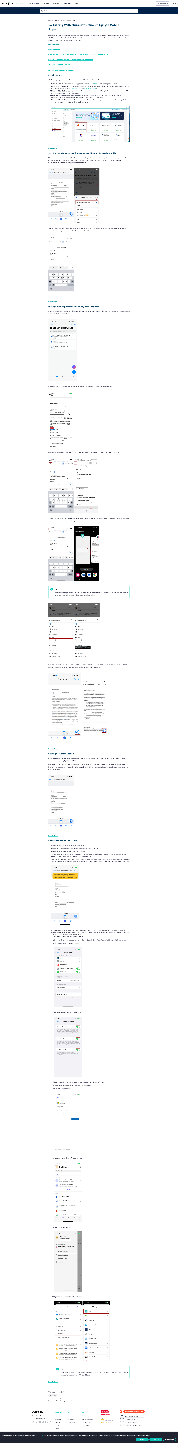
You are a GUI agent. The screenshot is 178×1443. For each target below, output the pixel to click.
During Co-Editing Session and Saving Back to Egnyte (70, 60)
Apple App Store (76, 88)
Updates (33, 3)
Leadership (58, 1419)
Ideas (76, 3)
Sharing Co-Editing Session (60, 65)
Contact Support (162, 3)
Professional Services (88, 1416)
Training (46, 3)
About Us (58, 1416)
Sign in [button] (174, 3)
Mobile (57, 20)
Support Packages (87, 1419)
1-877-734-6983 (38, 1416)
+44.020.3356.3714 (40, 1418)
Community (67, 3)
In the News (71, 1419)
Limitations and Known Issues (61, 70)
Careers (57, 1428)
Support (55, 3)
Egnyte (50, 20)
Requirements (54, 49)
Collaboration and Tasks (68, 20)
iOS (91, 84)
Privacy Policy (40, 1435)
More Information (169, 1439)
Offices (57, 1425)
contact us (72, 1401)
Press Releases (72, 1422)
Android (96, 84)
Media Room (71, 1416)
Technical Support (87, 1422)
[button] (50, 1395)
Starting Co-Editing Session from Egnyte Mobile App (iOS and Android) (78, 55)
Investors (57, 1422)
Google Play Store (90, 88)
